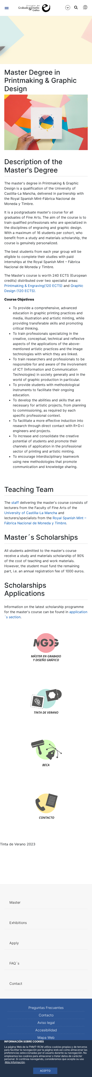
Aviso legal (46, 1022)
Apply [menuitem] (14, 943)
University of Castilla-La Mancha (30, 513)
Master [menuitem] (15, 902)
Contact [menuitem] (15, 983)
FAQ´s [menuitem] (14, 963)
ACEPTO (45, 1070)
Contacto (46, 1015)
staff (15, 502)
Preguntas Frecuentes (46, 1007)
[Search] (76, 7)
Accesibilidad (46, 1030)
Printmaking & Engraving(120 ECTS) (34, 285)
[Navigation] (6, 8)
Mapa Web (46, 1037)
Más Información (15, 1062)
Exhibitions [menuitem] (18, 923)
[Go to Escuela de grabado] (33, 8)
